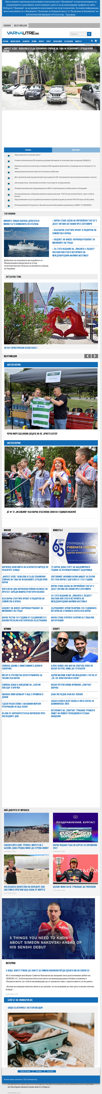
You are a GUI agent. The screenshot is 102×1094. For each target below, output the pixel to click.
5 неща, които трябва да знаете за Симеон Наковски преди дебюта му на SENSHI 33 (47, 970)
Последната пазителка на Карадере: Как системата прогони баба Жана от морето (24, 888)
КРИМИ (34, 41)
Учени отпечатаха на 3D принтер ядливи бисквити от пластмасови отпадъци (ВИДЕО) (52, 160)
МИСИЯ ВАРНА (15, 41)
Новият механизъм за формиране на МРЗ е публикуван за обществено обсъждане (50, 188)
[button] (5, 74)
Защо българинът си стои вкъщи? (25, 1007)
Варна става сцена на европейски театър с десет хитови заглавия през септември (74, 222)
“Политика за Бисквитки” (83, 11)
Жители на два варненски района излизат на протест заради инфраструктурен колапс (47, 48)
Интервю (11, 963)
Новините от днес (91, 45)
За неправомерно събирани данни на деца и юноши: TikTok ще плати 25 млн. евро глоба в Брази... (54, 194)
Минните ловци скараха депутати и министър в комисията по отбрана (21, 222)
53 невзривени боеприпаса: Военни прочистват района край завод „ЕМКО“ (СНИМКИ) (53, 205)
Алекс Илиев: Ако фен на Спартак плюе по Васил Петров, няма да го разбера (72, 667)
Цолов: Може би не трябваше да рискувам (74, 886)
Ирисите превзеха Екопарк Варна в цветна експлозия (33, 433)
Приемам (70, 14)
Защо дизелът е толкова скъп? (27, 154)
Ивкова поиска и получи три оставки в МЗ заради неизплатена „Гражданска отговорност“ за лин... (54, 167)
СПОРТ (48, 41)
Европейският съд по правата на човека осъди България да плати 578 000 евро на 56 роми (54, 199)
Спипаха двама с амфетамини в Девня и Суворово (22, 667)
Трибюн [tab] (28, 150)
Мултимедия (20, 25)
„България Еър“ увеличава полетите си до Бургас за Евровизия (42, 182)
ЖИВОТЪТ (78, 41)
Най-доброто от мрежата (16, 810)
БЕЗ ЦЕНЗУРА (68, 41)
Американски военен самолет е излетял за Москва (36, 171)
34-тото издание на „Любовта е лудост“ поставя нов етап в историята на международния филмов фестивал (73, 252)
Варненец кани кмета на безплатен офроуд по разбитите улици (25, 568)
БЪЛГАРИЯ (26, 41)
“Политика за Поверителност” (52, 11)
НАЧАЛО (5, 41)
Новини (7, 25)
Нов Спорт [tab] (76, 150)
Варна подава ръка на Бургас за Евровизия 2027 (75, 846)
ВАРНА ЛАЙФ (57, 41)
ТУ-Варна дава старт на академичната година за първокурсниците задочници (71, 568)
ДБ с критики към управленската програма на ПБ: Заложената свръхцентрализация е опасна (55, 177)
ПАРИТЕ (41, 41)
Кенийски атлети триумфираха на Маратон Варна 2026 (34, 511)
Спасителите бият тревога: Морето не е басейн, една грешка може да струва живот (26, 846)
